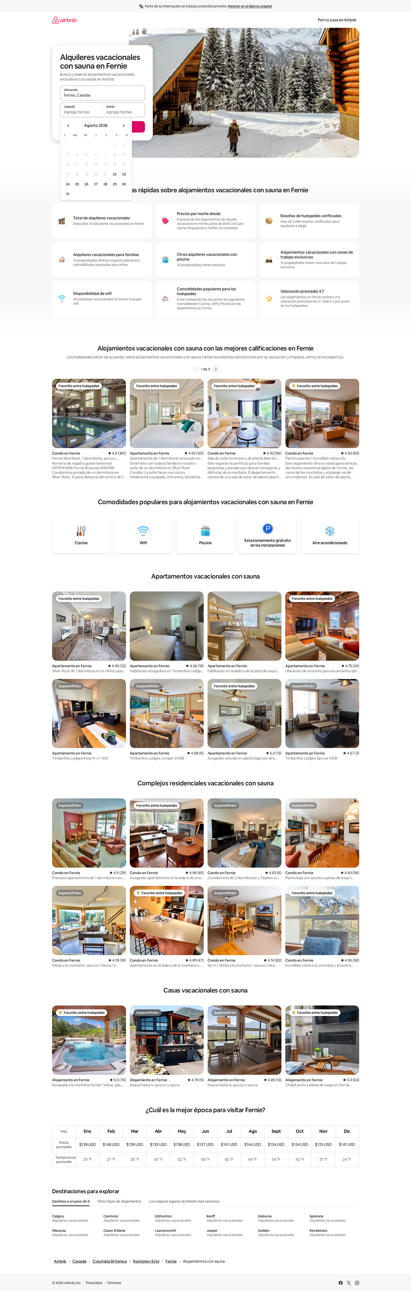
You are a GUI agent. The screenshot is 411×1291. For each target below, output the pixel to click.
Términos (114, 1283)
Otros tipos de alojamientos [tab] (119, 1201)
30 (124, 184)
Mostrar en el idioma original (250, 6)
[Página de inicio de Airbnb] (64, 20)
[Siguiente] (216, 369)
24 (68, 184)
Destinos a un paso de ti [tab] (71, 1201)
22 (115, 174)
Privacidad (94, 1283)
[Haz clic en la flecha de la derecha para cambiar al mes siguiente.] (123, 125)
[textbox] (81, 112)
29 (115, 184)
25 (77, 184)
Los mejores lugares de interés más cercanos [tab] (184, 1201)
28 (105, 184)
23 (124, 174)
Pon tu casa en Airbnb (337, 20)
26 (86, 184)
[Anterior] (195, 369)
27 (96, 184)
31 (67, 194)
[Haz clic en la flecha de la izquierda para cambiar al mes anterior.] (68, 125)
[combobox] (102, 95)
